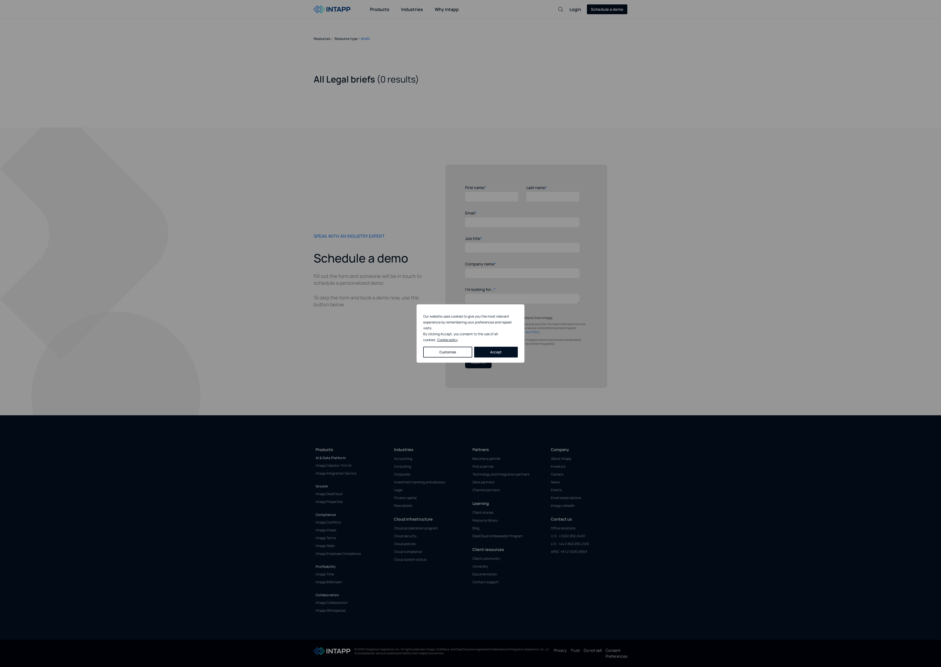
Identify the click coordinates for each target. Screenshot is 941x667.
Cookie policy (447, 339)
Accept (496, 352)
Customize (447, 352)
